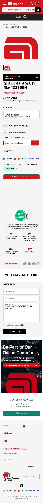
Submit (13, 332)
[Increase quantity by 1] (27, 151)
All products (14, 24)
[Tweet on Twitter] (33, 263)
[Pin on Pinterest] (29, 263)
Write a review (21, 413)
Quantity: (7, 151)
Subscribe (32, 466)
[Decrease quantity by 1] (14, 151)
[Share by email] (38, 263)
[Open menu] (4, 4)
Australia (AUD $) (28, 476)
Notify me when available (21, 177)
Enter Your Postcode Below (14, 137)
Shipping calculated (20, 101)
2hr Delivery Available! (14, 132)
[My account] (31, 3)
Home (5, 24)
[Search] (38, 9)
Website (17, 498)
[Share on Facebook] (24, 263)
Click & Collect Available (15, 125)
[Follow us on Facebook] (21, 485)
